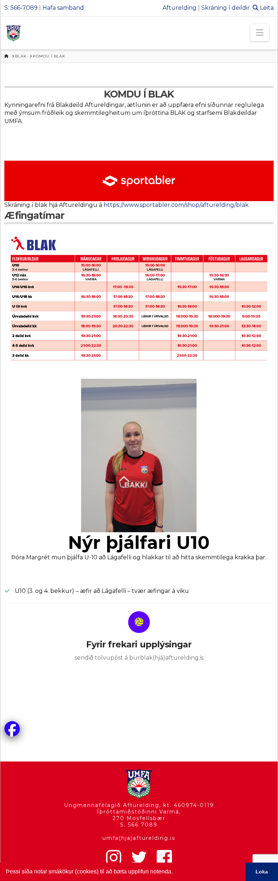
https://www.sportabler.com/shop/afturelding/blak (176, 204)
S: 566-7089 (21, 7)
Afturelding (180, 7)
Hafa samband (63, 7)
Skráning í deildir (225, 7)
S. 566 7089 (138, 824)
